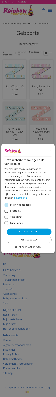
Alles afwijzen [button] (29, 239)
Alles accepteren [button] (29, 231)
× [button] (50, 150)
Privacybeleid (20, 197)
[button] (28, 247)
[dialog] (28, 198)
